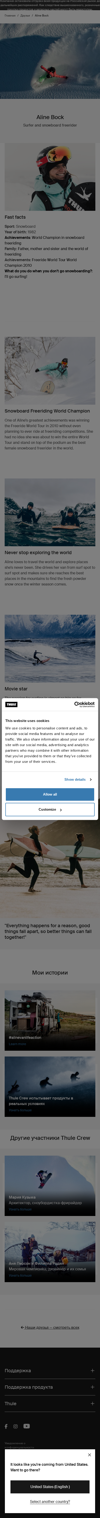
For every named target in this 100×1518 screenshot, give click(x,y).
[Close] (89, 1455)
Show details (75, 779)
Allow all (50, 794)
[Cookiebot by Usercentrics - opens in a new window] (74, 705)
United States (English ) (50, 1486)
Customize (47, 809)
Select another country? (50, 1501)
